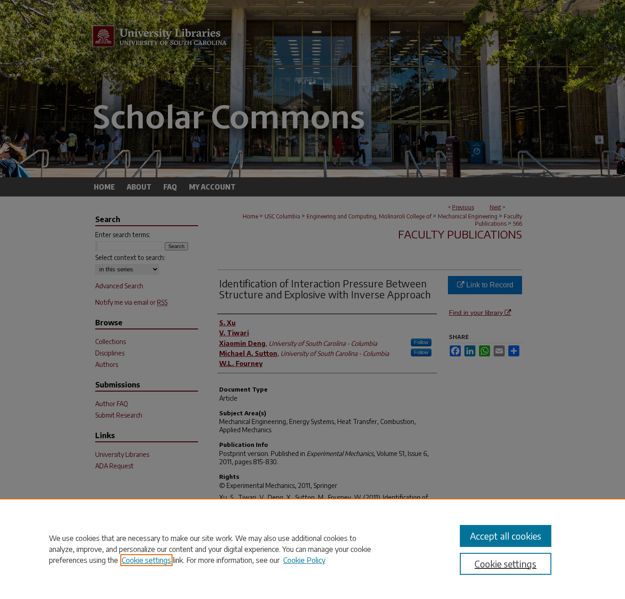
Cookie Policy (304, 560)
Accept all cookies (505, 535)
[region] (312, 548)
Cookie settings (146, 560)
